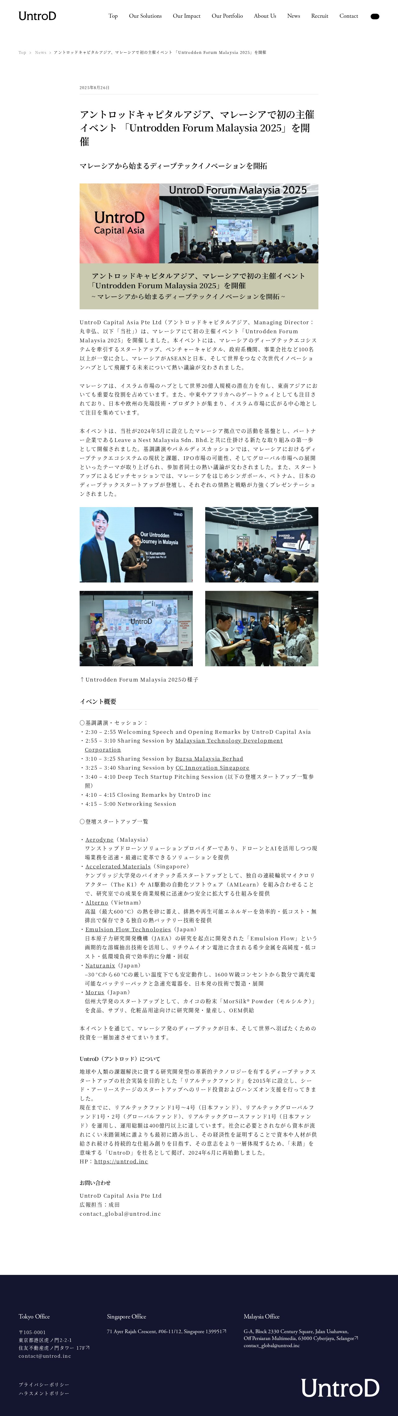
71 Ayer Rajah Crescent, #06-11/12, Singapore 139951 (164, 1331)
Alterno (97, 902)
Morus (95, 992)
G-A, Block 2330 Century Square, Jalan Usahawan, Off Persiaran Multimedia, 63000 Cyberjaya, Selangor (299, 1335)
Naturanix (100, 965)
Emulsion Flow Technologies (128, 929)
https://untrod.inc (121, 1161)
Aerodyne (100, 839)
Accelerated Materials (118, 866)
